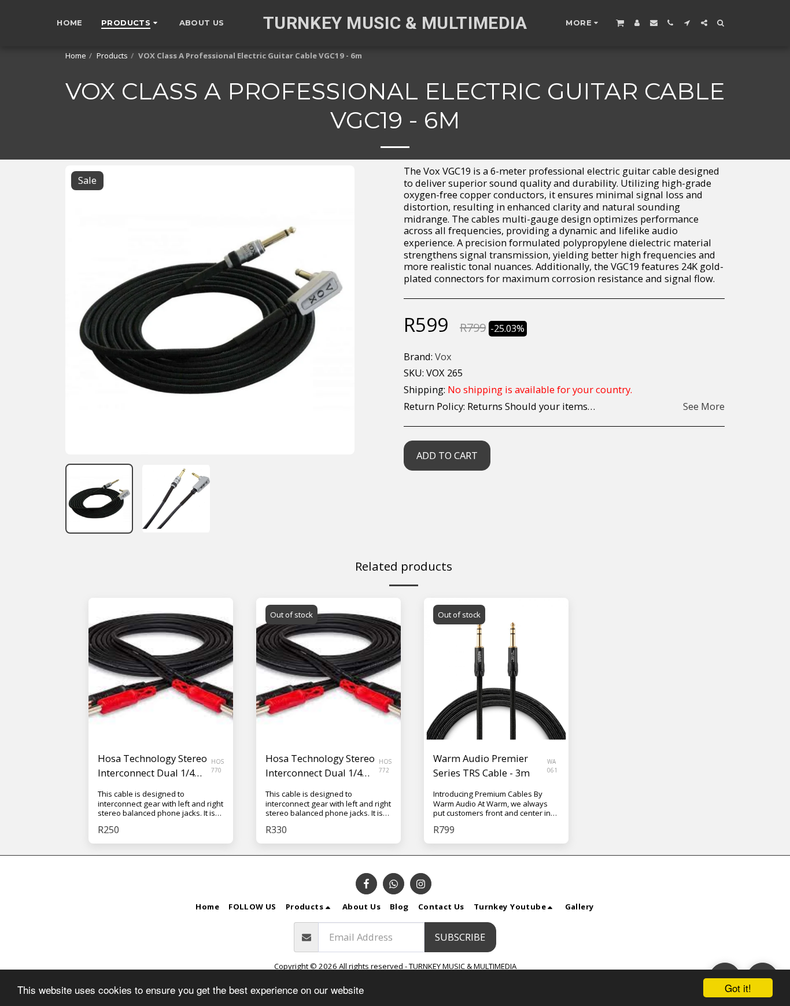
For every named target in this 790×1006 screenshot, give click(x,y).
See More (704, 407)
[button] (619, 23)
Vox (443, 356)
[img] (160, 670)
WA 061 (552, 765)
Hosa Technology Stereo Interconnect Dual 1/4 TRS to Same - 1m (152, 766)
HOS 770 (217, 765)
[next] (336, 310)
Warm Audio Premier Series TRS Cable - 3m (481, 765)
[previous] (84, 310)
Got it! (738, 988)
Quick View (161, 713)
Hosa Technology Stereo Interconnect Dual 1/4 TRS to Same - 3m (320, 766)
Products (112, 55)
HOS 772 (385, 765)
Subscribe (460, 937)
